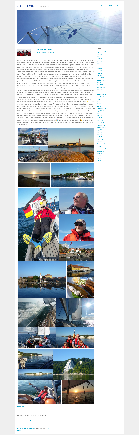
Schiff (110, 5)
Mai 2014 (99, 158)
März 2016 (100, 120)
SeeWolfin (52, 52)
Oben (19, 430)
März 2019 (100, 85)
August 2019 (100, 80)
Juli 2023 (99, 59)
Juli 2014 (99, 153)
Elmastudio (49, 428)
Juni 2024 (99, 56)
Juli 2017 (99, 99)
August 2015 (100, 130)
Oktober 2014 (100, 146)
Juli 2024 (99, 54)
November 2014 (101, 144)
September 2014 (101, 148)
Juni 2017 (99, 101)
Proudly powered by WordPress (26, 428)
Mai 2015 (99, 137)
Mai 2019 (99, 82)
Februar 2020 (100, 78)
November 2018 (101, 87)
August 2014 (100, 151)
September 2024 (101, 52)
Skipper (117, 5)
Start (103, 5)
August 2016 (100, 111)
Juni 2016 (99, 115)
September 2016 (101, 108)
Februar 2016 (100, 122)
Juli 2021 (99, 71)
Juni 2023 (99, 61)
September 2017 (101, 94)
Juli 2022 (99, 63)
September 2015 (101, 127)
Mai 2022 (99, 68)
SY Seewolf (27, 6)
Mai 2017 (99, 104)
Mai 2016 (99, 118)
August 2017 (100, 96)
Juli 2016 (99, 113)
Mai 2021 (99, 73)
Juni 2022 (99, 66)
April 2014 (99, 160)
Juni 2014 (99, 156)
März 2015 (100, 139)
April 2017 (99, 106)
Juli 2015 (99, 132)
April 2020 (99, 75)
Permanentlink (21, 406)
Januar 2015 (100, 141)
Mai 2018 (99, 92)
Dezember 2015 (101, 125)
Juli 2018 (99, 89)
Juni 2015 (99, 134)
